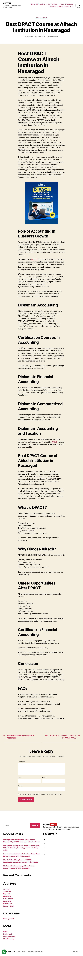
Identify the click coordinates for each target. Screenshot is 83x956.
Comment (21, 761)
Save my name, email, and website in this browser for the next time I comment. (41, 794)
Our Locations (40, 4)
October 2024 (8, 899)
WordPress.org (8, 939)
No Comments (53, 36)
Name (20, 778)
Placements (69, 4)
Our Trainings (52, 4)
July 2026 (6, 889)
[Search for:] (16, 826)
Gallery (61, 4)
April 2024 (7, 901)
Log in (5, 931)
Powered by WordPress (35, 951)
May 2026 (6, 894)
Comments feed (9, 936)
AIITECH (7, 3)
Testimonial (52, 6)
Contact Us (67, 6)
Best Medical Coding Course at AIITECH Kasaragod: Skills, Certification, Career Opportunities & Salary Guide (21, 848)
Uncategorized (41, 18)
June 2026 (7, 891)
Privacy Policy (21, 951)
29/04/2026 (41, 36)
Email (44, 778)
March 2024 (7, 903)
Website (20, 786)
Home (33, 4)
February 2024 (8, 906)
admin (31, 36)
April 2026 (7, 896)
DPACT (54, 442)
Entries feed (7, 934)
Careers (60, 6)
